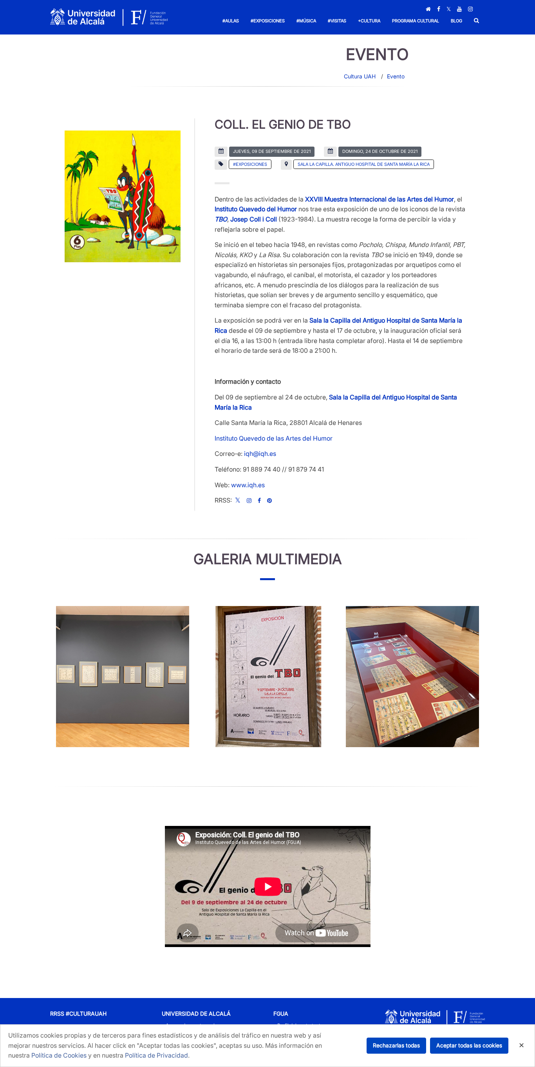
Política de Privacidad (156, 1055)
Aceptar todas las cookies (469, 1045)
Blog (456, 21)
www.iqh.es (248, 485)
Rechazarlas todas (396, 1045)
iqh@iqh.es (260, 453)
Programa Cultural (415, 21)
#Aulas (230, 21)
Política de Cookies (59, 1055)
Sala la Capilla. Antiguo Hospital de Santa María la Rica (364, 164)
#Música (306, 21)
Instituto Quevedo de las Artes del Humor (274, 438)
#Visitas (337, 21)
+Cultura (369, 21)
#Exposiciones (268, 21)
